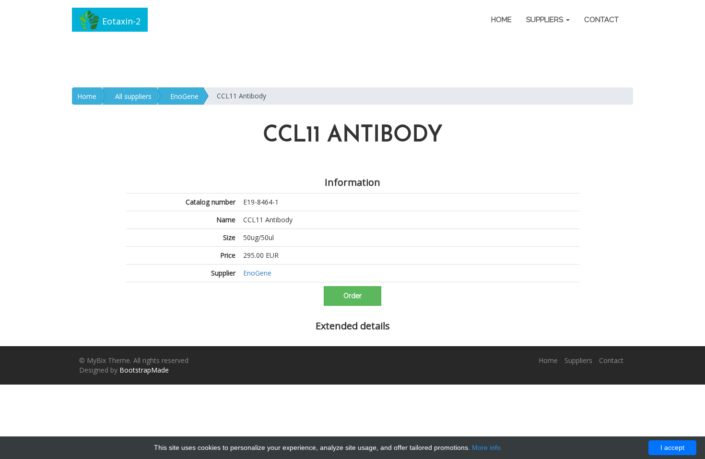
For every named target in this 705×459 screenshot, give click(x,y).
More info (486, 447)
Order (352, 296)
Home (501, 19)
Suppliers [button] (545, 19)
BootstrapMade (144, 369)
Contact (601, 19)
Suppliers (578, 360)
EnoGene (184, 96)
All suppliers (133, 96)
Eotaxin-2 (120, 21)
